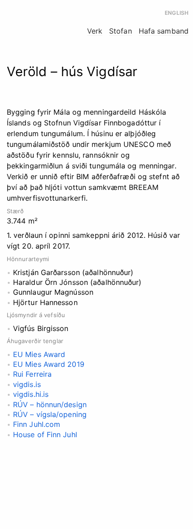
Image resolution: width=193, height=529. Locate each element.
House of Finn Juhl (45, 434)
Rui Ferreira (32, 374)
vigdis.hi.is (30, 394)
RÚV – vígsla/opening (51, 414)
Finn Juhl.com (36, 424)
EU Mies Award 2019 (48, 364)
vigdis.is (27, 384)
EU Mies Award (39, 354)
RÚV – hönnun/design (51, 404)
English (177, 12)
